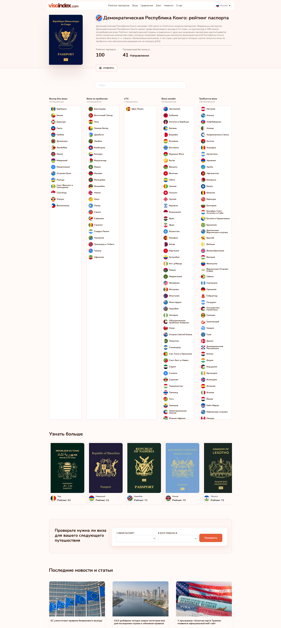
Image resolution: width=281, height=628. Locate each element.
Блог (158, 5)
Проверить (210, 538)
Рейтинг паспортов (118, 5)
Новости (168, 5)
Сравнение (147, 5)
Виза (135, 5)
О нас (179, 5)
